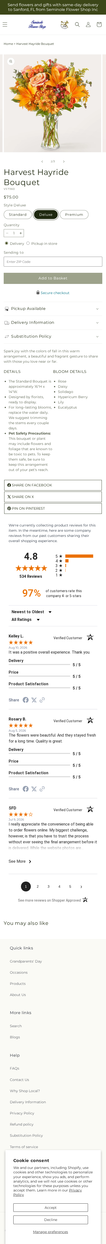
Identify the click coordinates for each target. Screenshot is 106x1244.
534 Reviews (36, 576)
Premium (74, 214)
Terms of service (24, 1147)
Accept (51, 1207)
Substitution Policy (26, 1135)
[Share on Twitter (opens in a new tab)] (34, 700)
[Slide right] (63, 161)
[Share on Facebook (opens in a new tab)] (26, 700)
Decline (50, 1219)
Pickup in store (44, 243)
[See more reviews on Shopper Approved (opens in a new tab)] (42, 700)
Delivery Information (28, 1102)
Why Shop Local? (25, 1091)
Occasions (19, 972)
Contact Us (19, 1080)
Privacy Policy (22, 1113)
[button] (77, 24)
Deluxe (46, 214)
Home (8, 44)
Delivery (17, 243)
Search (16, 1026)
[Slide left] (42, 161)
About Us (18, 995)
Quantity (11, 225)
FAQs (14, 1068)
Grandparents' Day (26, 961)
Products (18, 983)
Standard (18, 214)
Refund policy (22, 1124)
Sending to (21, 252)
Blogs (15, 1037)
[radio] (76, 556)
